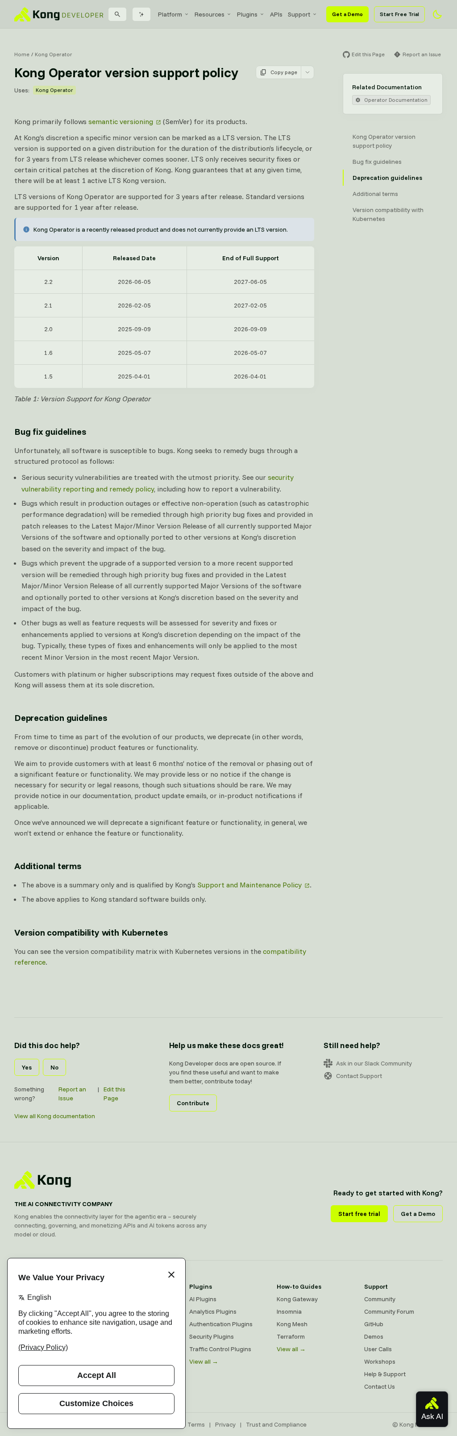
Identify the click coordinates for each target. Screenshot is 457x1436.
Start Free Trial (399, 14)
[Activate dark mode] (437, 14)
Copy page (283, 72)
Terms (196, 1424)
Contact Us (379, 1386)
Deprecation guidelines (60, 717)
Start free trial (359, 1214)
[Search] (117, 14)
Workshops (379, 1361)
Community (379, 1299)
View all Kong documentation (54, 1116)
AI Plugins (202, 1299)
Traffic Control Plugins (220, 1349)
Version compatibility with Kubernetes (91, 932)
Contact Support (359, 1076)
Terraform (291, 1336)
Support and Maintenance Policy (249, 884)
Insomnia (289, 1311)
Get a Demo (347, 14)
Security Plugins (211, 1336)
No (54, 1067)
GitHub (373, 1324)
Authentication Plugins (221, 1324)
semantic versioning (120, 121)
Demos (373, 1336)
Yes (27, 1067)
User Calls (378, 1349)
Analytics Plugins (213, 1311)
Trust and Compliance (276, 1424)
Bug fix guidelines (50, 431)
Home (21, 54)
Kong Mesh (292, 1324)
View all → (203, 1361)
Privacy (225, 1424)
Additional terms (47, 865)
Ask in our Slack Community (374, 1063)
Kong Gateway (297, 1299)
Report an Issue (72, 1093)
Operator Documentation (396, 99)
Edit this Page (114, 1093)
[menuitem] (173, 14)
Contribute (193, 1103)
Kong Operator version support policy (384, 141)
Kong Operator (53, 54)
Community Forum (389, 1311)
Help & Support (385, 1374)
